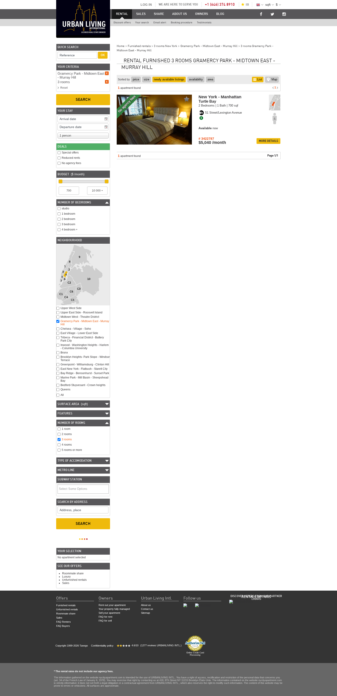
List (259, 79)
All (62, 395)
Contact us (147, 609)
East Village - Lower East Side (79, 333)
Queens (65, 389)
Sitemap (145, 612)
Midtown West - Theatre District (80, 316)
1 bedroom (68, 213)
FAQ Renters (63, 621)
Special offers (70, 152)
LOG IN (146, 4)
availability (196, 79)
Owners (201, 14)
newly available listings (169, 79)
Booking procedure (181, 22)
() (247, 4)
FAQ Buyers (63, 626)
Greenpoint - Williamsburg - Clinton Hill (85, 364)
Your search (142, 22)
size (146, 79)
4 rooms (67, 444)
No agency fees (71, 163)
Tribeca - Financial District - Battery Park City (82, 339)
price (136, 79)
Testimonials (204, 22)
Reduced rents (71, 157)
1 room (66, 428)
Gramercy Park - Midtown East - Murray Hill (85, 323)
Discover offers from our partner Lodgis (256, 597)
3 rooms (67, 439)
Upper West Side (71, 308)
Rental (122, 14)
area (210, 79)
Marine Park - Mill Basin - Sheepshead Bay (84, 379)
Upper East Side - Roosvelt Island (81, 312)
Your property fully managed (114, 609)
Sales (141, 14)
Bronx (64, 352)
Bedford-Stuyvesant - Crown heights (83, 385)
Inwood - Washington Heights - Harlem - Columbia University (85, 346)
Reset (64, 87)
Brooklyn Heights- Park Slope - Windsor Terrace (85, 358)
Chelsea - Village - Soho (76, 328)
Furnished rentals (66, 605)
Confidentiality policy (102, 645)
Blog (220, 14)
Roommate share (73, 573)
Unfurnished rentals (74, 579)
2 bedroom (68, 219)
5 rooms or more (72, 450)
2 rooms (67, 434)
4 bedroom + (69, 229)
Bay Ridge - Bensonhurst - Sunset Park (85, 373)
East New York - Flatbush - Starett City (84, 368)
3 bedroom (68, 224)
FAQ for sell (105, 620)
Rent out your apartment (112, 605)
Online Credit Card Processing (195, 654)
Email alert (159, 22)
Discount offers (122, 22)
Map (274, 79)
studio (65, 208)
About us (179, 14)
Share (159, 14)
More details (268, 141)
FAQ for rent (105, 616)
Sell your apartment (109, 612)
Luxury (66, 576)
